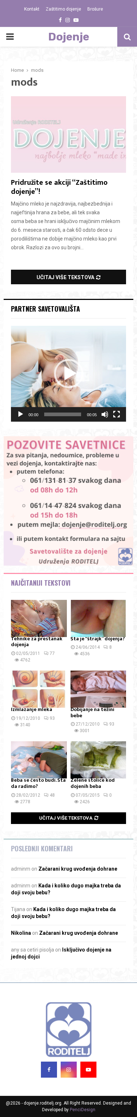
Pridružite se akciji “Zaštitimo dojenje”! (59, 187)
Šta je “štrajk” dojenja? (98, 638)
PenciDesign (82, 1109)
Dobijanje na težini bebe (92, 712)
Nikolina (21, 933)
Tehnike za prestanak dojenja (36, 641)
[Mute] (105, 414)
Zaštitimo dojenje (63, 9)
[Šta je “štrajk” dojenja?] (98, 618)
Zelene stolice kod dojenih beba (93, 783)
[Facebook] (49, 1070)
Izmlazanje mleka (31, 709)
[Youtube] (88, 1070)
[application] (68, 374)
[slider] (62, 414)
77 (52, 653)
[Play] (20, 414)
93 (52, 718)
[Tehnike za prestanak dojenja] (39, 618)
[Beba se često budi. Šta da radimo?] (39, 759)
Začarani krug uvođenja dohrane (77, 869)
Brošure (95, 9)
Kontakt (31, 9)
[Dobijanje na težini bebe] (98, 689)
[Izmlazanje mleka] (39, 689)
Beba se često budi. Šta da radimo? (38, 783)
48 (52, 795)
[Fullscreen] (116, 414)
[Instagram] (69, 1070)
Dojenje (68, 36)
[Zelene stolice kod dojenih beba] (98, 759)
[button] (68, 373)
